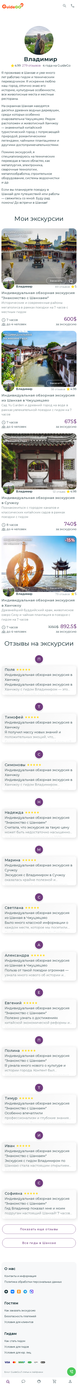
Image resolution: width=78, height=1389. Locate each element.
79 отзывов (62, 594)
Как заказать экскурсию (20, 1310)
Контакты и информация (20, 1276)
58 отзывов (58, 389)
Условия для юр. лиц (17, 1352)
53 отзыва (59, 491)
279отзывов (31, 65)
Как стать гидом (14, 1341)
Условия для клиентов (18, 1322)
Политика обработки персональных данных (33, 1281)
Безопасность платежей (20, 1316)
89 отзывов (62, 286)
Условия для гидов (16, 1346)
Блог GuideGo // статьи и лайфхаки (23, 1372)
